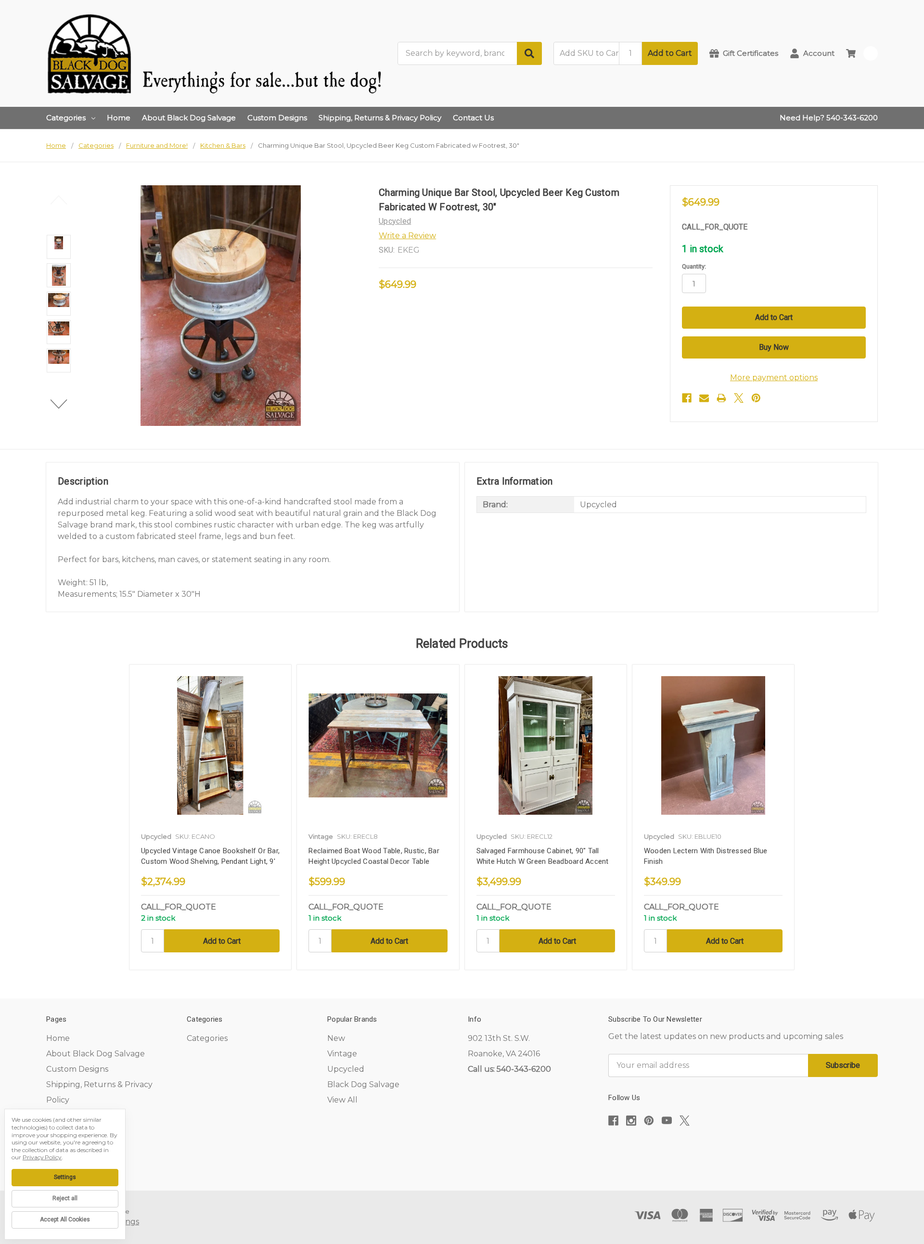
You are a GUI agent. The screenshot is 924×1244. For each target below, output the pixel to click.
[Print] (721, 398)
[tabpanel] (210, 817)
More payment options (774, 377)
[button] (743, 1149)
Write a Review (407, 235)
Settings (65, 1177)
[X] (739, 398)
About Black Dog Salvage (189, 117)
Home (118, 117)
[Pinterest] (756, 398)
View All (342, 1099)
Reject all (64, 1198)
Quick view (210, 745)
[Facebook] (687, 398)
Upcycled (345, 1069)
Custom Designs (277, 117)
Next (59, 403)
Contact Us (473, 117)
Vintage (342, 1053)
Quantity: (694, 266)
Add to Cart (670, 53)
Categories (66, 117)
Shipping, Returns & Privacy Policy (380, 117)
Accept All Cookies (65, 1219)
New (336, 1038)
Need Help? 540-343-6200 (829, 117)
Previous (59, 199)
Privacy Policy (42, 1157)
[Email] (704, 398)
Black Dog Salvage (363, 1084)
